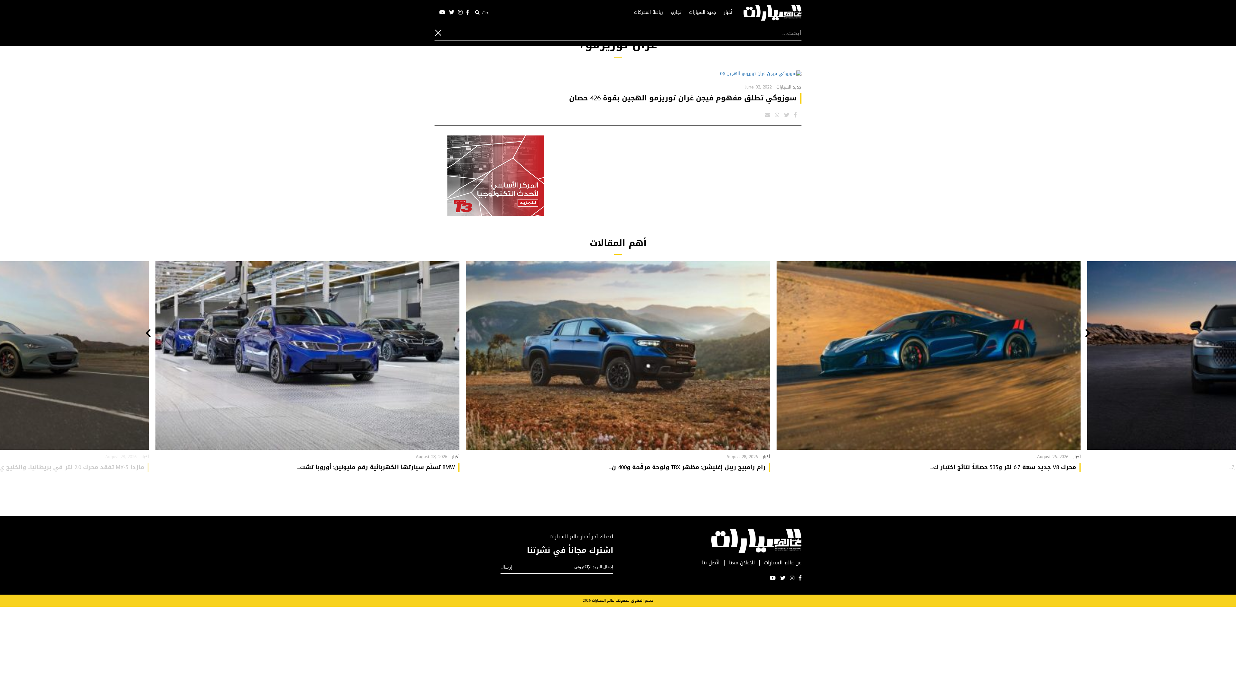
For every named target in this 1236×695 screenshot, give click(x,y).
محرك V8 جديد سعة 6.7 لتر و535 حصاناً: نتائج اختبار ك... (1003, 467)
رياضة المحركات (648, 12)
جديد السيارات (702, 12)
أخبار (728, 12)
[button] (1087, 334)
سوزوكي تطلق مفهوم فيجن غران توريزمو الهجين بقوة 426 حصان (683, 98)
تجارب (676, 12)
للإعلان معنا (742, 563)
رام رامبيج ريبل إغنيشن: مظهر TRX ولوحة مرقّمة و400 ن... (687, 467)
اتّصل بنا (711, 563)
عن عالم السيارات (782, 563)
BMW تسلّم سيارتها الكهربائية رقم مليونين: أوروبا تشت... (376, 467)
